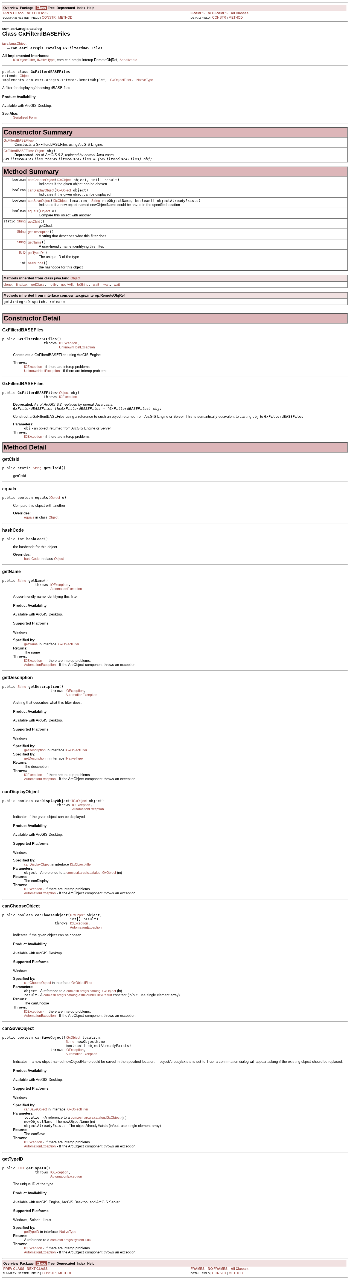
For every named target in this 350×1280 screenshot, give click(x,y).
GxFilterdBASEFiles (18, 140)
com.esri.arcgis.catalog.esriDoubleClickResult (77, 995)
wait (96, 285)
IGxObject (64, 180)
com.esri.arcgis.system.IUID (70, 1240)
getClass (37, 285)
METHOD (65, 17)
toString (83, 285)
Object (24, 76)
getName (35, 242)
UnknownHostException (77, 347)
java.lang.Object (14, 43)
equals (33, 211)
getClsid (34, 222)
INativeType (46, 60)
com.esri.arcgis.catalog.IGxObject (91, 873)
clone (8, 285)
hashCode (35, 263)
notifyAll (67, 285)
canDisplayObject (41, 190)
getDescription (38, 232)
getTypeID (35, 253)
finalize (21, 285)
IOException (68, 343)
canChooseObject (41, 180)
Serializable (128, 60)
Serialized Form (25, 117)
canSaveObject (39, 201)
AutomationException (66, 589)
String (95, 201)
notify (53, 285)
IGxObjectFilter (24, 60)
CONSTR (49, 17)
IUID (22, 252)
